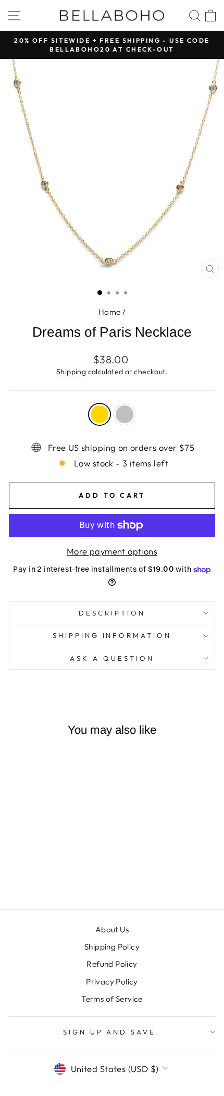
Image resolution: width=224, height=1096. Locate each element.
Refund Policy (111, 964)
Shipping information (112, 635)
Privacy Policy (112, 982)
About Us (112, 929)
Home (109, 312)
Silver (124, 414)
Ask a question (112, 658)
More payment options (112, 551)
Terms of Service (112, 999)
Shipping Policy (112, 947)
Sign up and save (109, 1032)
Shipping (71, 371)
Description (112, 613)
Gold (99, 414)
